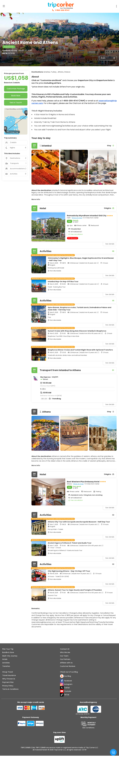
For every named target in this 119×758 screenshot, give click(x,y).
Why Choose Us (8, 679)
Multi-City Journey (9, 656)
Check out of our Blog (69, 672)
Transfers (6, 666)
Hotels (4, 659)
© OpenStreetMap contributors (14, 109)
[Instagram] (62, 684)
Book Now (15, 95)
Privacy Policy (7, 686)
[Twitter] (62, 687)
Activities (6, 663)
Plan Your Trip (7, 649)
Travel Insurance (9, 675)
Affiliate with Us (66, 663)
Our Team (64, 656)
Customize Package (16, 88)
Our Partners (65, 659)
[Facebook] (62, 680)
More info (35, 199)
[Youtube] (62, 691)
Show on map (77, 218)
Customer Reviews (67, 666)
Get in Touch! (16, 102)
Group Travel (7, 672)
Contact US (64, 649)
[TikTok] (62, 694)
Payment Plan (8, 682)
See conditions (88, 728)
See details (109, 275)
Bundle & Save (8, 652)
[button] (36, 167)
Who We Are (65, 652)
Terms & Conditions (10, 689)
